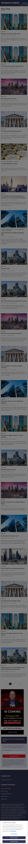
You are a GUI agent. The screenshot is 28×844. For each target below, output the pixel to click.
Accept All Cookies (14, 841)
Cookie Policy (13, 831)
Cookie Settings (14, 833)
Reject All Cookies (14, 837)
